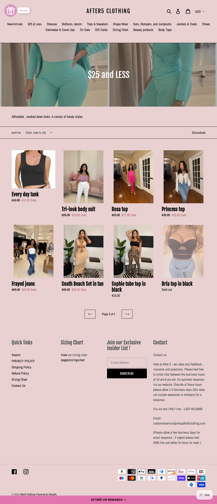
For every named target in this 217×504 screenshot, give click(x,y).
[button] (108, 500)
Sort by (16, 133)
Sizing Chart (19, 379)
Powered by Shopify (46, 494)
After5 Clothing (108, 11)
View (64, 354)
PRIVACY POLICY (23, 361)
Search (16, 354)
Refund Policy (20, 373)
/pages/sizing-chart (73, 360)
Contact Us (18, 385)
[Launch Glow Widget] (10, 10)
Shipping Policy (21, 367)
